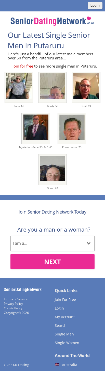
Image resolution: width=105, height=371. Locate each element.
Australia (69, 364)
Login (95, 5)
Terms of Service (16, 299)
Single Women (67, 342)
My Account (65, 316)
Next (52, 261)
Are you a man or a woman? (53, 229)
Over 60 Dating (16, 364)
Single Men (64, 334)
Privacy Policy (13, 303)
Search (61, 325)
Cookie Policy (13, 308)
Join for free (22, 66)
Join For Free (65, 299)
